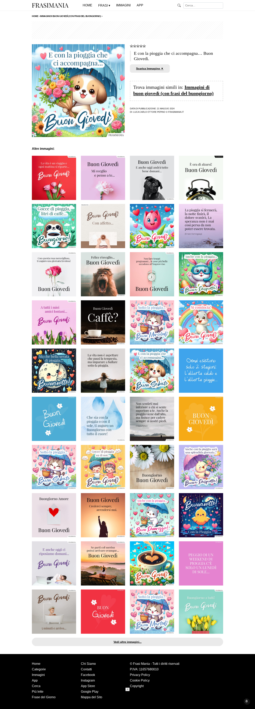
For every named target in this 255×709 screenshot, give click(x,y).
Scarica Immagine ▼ (150, 68)
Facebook (88, 675)
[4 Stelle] (141, 46)
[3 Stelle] (137, 46)
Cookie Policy (140, 680)
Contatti (86, 669)
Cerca (36, 686)
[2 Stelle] (134, 46)
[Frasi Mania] (50, 5)
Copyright (137, 686)
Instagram (88, 680)
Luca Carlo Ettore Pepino (149, 112)
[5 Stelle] (144, 46)
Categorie (39, 669)
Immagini (38, 675)
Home (36, 663)
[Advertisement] (127, 30)
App (35, 680)
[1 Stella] (131, 46)
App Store (88, 686)
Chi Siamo (88, 663)
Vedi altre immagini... (128, 641)
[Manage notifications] (246, 701)
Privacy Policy (140, 675)
